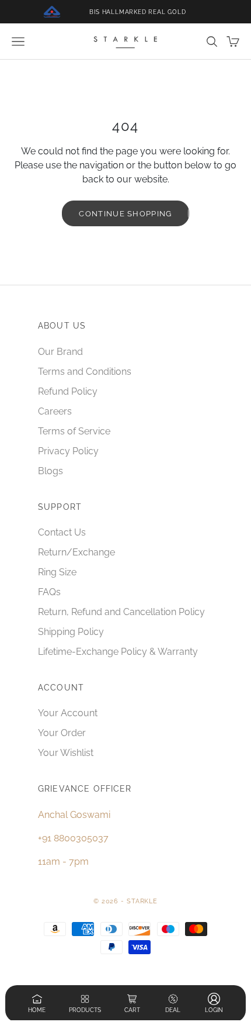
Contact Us (62, 532)
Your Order (62, 732)
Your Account (67, 713)
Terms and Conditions (84, 371)
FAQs (49, 592)
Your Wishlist (65, 752)
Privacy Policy (68, 451)
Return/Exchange (76, 552)
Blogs (50, 471)
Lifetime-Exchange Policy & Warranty (118, 651)
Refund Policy (67, 391)
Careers (55, 411)
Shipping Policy (71, 631)
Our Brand (60, 351)
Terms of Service (74, 431)
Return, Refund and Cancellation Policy (121, 611)
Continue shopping (125, 213)
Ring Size (57, 572)
